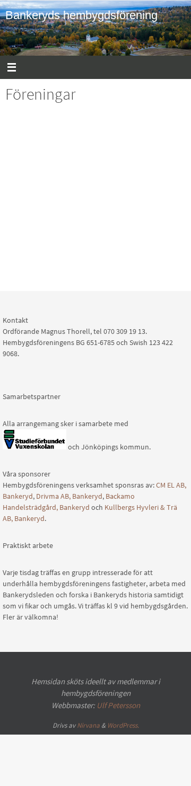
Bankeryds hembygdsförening (81, 15)
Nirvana (88, 725)
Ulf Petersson (118, 705)
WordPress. (123, 725)
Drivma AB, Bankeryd (69, 496)
